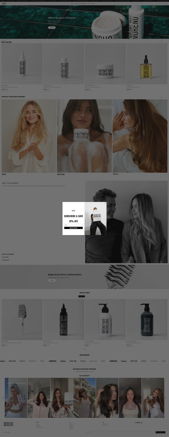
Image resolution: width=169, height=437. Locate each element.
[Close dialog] (105, 203)
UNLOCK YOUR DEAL (74, 228)
